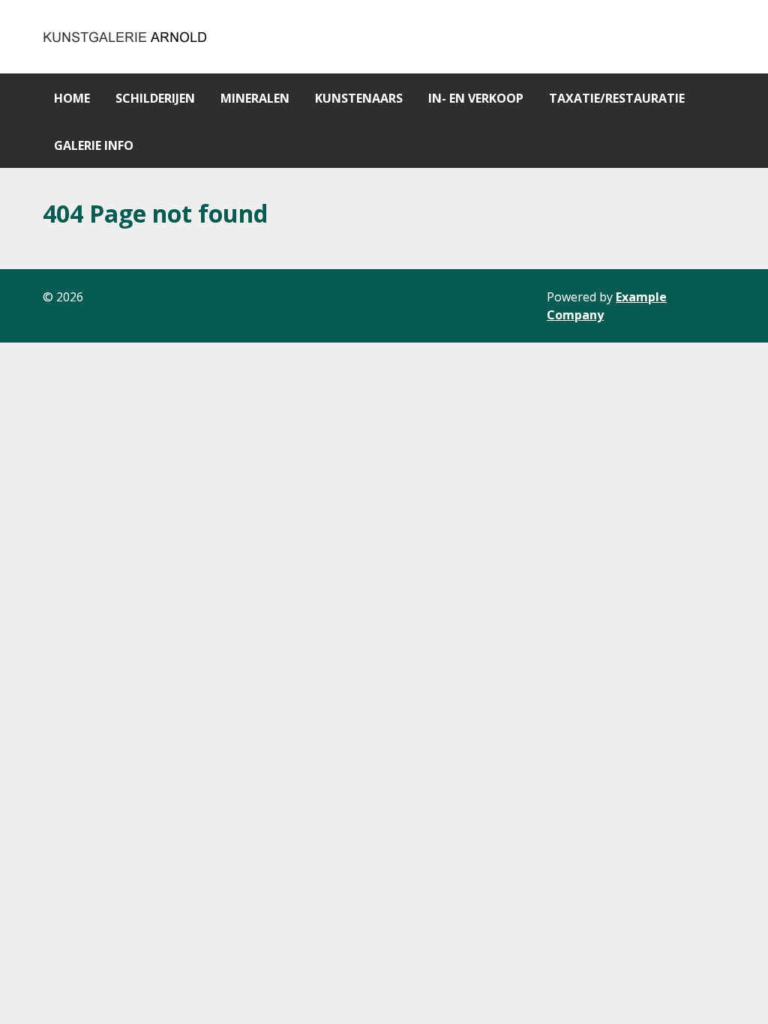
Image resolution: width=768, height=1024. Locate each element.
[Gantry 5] (126, 37)
